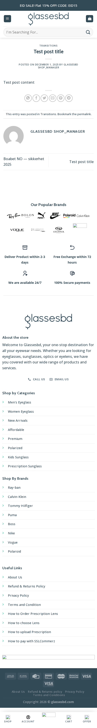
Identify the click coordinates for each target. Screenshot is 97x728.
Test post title (81, 161)
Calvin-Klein (17, 497)
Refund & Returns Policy (26, 586)
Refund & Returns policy (45, 692)
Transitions (48, 45)
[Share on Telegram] (69, 98)
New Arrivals (18, 420)
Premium (15, 439)
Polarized (15, 448)
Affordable (16, 430)
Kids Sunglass (18, 457)
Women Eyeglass (21, 411)
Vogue (13, 542)
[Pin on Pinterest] (61, 98)
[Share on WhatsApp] (28, 98)
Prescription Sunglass (25, 466)
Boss (11, 524)
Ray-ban (14, 487)
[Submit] (88, 32)
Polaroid (14, 551)
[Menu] (7, 18)
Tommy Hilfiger (20, 506)
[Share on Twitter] (44, 98)
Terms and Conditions (49, 695)
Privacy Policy (18, 595)
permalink (84, 114)
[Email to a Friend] (52, 98)
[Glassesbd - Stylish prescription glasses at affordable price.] (48, 18)
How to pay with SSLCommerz (31, 641)
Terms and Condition (24, 605)
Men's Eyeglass (19, 402)
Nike (11, 533)
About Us (15, 577)
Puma (12, 515)
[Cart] (89, 18)
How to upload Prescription (29, 632)
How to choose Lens (23, 623)
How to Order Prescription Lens (33, 614)
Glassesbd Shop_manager (58, 66)
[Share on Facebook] (36, 98)
